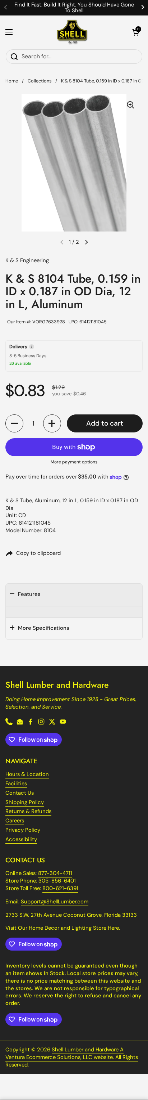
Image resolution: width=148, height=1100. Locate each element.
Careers (14, 820)
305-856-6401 (57, 880)
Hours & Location (27, 774)
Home (11, 81)
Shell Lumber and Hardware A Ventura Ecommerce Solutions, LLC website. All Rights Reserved (71, 1057)
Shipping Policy (24, 802)
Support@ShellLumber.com (54, 901)
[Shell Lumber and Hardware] (72, 32)
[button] (135, 32)
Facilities (16, 783)
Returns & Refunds (28, 811)
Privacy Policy (22, 830)
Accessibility (21, 839)
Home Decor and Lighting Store (68, 927)
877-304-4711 (55, 873)
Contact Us (19, 792)
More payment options (74, 462)
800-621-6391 (60, 888)
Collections (39, 81)
